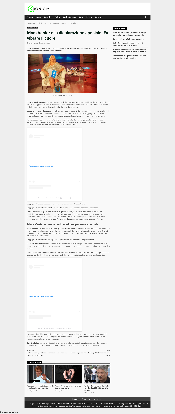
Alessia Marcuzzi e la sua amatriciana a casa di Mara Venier (62, 204)
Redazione (76, 399)
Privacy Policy (87, 399)
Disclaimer (98, 399)
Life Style (89, 17)
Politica (57, 17)
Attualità (30, 17)
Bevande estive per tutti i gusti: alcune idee (128, 39)
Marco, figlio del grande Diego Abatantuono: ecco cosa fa (90, 352)
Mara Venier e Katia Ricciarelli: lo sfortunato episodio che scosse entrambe (68, 208)
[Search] (145, 17)
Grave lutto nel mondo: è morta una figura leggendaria (68, 374)
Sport (81, 17)
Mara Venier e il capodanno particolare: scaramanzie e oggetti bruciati (66, 240)
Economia (47, 17)
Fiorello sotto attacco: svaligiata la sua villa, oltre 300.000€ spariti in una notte (97, 374)
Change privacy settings (9, 412)
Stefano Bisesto (33, 43)
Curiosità (98, 17)
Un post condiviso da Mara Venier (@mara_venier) (54, 198)
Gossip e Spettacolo (69, 17)
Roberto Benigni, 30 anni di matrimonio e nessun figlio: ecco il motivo (47, 352)
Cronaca (38, 17)
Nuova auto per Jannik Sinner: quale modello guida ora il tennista (40, 374)
